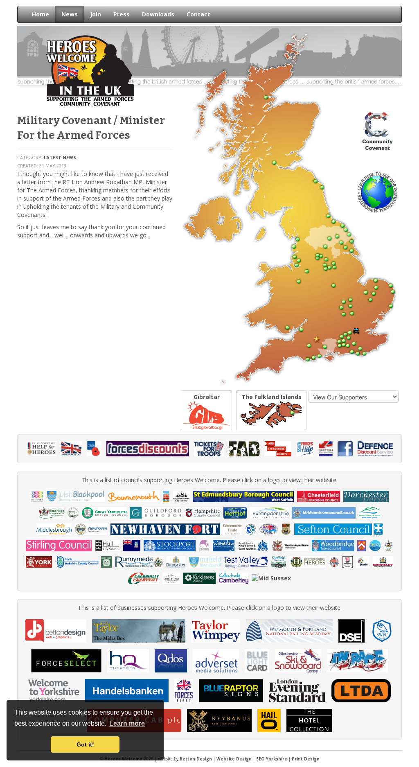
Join (95, 14)
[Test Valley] (246, 561)
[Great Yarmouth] (104, 512)
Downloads (158, 14)
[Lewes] (369, 512)
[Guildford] (155, 512)
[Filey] (73, 512)
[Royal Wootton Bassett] (361, 545)
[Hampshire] (202, 512)
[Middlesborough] (54, 528)
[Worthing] (388, 545)
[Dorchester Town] (366, 496)
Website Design (234, 759)
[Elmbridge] (51, 512)
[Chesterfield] (318, 496)
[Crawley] (363, 561)
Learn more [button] (127, 723)
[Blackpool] (82, 496)
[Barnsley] (383, 561)
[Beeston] (37, 496)
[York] (39, 561)
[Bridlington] (166, 496)
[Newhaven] (91, 528)
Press (121, 14)
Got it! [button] (85, 744)
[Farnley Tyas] (171, 578)
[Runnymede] (139, 561)
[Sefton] (338, 528)
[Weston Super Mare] (290, 545)
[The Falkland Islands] (131, 545)
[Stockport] (169, 545)
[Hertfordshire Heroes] (307, 561)
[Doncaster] (176, 561)
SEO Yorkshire (271, 759)
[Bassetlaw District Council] (106, 561)
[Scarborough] (268, 528)
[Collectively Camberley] (233, 578)
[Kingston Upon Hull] (107, 545)
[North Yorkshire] (77, 561)
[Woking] (348, 561)
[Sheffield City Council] (278, 561)
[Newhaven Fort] (165, 528)
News (69, 14)
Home (40, 14)
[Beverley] (52, 496)
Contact (198, 14)
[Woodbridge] (333, 545)
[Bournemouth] (133, 496)
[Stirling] (58, 545)
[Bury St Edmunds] (243, 496)
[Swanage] (204, 545)
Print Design (306, 759)
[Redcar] (250, 528)
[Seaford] (286, 528)
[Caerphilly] (143, 578)
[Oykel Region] (232, 528)
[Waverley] (223, 545)
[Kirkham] (324, 512)
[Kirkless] (199, 578)
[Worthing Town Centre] (375, 545)
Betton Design (196, 759)
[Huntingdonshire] (269, 512)
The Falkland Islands (271, 397)
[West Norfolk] (253, 545)
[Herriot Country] (235, 512)
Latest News (60, 157)
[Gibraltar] (334, 561)
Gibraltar (207, 397)
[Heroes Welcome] (90, 70)
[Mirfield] (205, 561)
